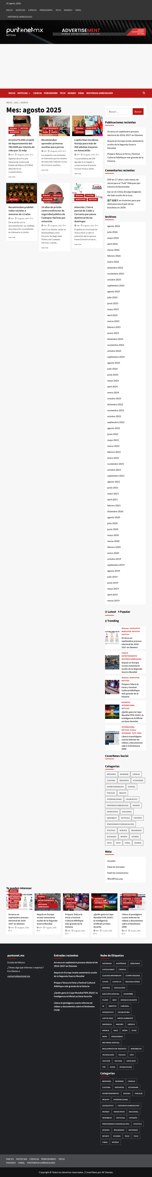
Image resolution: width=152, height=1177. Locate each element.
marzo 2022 (113, 446)
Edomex (106, 988)
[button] (144, 93)
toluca (122, 1055)
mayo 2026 (113, 238)
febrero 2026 (114, 255)
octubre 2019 (114, 559)
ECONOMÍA (138, 780)
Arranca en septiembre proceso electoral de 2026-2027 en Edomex (125, 133)
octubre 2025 (114, 279)
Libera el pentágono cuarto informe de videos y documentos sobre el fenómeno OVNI (132, 743)
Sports (124, 836)
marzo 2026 (113, 249)
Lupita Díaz (107, 1018)
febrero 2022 (114, 452)
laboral (125, 1006)
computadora (133, 975)
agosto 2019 (113, 570)
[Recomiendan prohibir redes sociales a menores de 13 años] (21, 193)
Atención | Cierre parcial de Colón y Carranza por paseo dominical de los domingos (85, 214)
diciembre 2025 (115, 267)
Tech (118, 843)
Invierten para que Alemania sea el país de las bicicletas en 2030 (123, 204)
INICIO (9, 10)
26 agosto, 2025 (23, 155)
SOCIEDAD (111, 836)
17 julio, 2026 (107, 931)
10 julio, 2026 (135, 931)
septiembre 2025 (116, 285)
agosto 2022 (113, 428)
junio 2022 (112, 434)
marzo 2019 (113, 600)
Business (124, 774)
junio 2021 (112, 487)
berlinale (135, 963)
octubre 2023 (114, 398)
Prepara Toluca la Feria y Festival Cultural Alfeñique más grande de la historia (125, 157)
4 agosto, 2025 (88, 225)
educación (119, 988)
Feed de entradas (116, 867)
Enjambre (128, 994)
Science (133, 730)
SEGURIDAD (14, 132)
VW (104, 1067)
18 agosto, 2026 (23, 927)
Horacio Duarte (129, 1000)
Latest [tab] (111, 612)
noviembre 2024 (115, 345)
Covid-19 (117, 982)
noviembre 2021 (115, 463)
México (131, 1024)
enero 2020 (113, 553)
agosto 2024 (113, 362)
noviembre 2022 (115, 410)
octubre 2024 (114, 351)
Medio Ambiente (125, 1018)
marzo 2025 (113, 321)
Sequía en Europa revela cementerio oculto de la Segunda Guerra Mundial (125, 144)
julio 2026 (112, 232)
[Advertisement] (76, 66)
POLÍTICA (125, 634)
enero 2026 (113, 261)
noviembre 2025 (115, 273)
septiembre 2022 (116, 422)
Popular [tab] (124, 612)
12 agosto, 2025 (56, 225)
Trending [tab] (113, 621)
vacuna (118, 1061)
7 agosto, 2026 (51, 927)
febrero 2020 (114, 547)
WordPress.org (115, 878)
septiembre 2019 (116, 565)
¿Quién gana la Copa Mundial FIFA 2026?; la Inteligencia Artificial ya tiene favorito (133, 717)
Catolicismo (108, 969)
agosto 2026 (113, 226)
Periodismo (117, 1036)
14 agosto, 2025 (23, 218)
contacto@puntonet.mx (18, 976)
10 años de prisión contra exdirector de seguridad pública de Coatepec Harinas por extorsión (53, 214)
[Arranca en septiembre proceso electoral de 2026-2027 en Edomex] (112, 637)
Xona (112, 1067)
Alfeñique (121, 963)
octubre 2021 (114, 469)
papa (104, 1036)
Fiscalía (111, 793)
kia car (110, 191)
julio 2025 (112, 297)
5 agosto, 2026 (79, 931)
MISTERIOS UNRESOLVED (20, 16)
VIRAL (78, 10)
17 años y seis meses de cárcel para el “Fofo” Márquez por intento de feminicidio (123, 183)
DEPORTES (126, 702)
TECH (58, 10)
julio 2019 (112, 576)
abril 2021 (112, 499)
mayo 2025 (113, 309)
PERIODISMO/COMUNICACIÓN (120, 824)
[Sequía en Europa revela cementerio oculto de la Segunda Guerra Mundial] (112, 662)
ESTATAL (131, 787)
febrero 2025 (114, 327)
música (105, 1030)
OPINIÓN (138, 818)
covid (105, 982)
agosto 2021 (113, 481)
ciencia (122, 969)
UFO (132, 1055)
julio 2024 (112, 368)
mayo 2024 (113, 380)
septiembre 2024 (116, 356)
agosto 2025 (113, 291)
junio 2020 (112, 529)
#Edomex (13, 128)
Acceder (111, 861)
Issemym (112, 1006)
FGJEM (105, 1000)
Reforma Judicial (110, 1042)
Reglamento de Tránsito (114, 1049)
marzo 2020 (113, 541)
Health (45, 132)
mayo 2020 (113, 535)
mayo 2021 (113, 493)
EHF (12, 155)
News (124, 1030)
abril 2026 (112, 244)
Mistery (120, 1024)
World (137, 843)
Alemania (107, 963)
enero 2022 (113, 458)
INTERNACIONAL (128, 705)
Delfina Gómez (132, 982)
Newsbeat (112, 818)
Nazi (116, 1030)
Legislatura (124, 1012)
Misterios (107, 1024)
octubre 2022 (114, 416)
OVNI (134, 1030)
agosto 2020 (113, 517)
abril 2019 (112, 594)
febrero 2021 (114, 505)
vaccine (106, 1061)
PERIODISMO (46, 10)
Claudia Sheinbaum (111, 975)
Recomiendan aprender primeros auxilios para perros (52, 143)
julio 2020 (112, 523)
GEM (114, 1000)
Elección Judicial (110, 994)
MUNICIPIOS (91, 128)
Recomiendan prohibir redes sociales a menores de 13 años (21, 211)
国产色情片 (112, 200)
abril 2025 (112, 315)
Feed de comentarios (117, 872)
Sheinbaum (136, 1049)
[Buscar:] (120, 111)
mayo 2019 (113, 588)
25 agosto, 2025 (89, 155)
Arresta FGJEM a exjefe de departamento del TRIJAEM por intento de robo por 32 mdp (21, 145)
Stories (135, 836)
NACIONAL (127, 812)
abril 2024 (112, 386)
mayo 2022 (113, 440)
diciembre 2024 (115, 339)
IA (103, 1006)
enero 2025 (113, 333)
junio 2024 (112, 374)
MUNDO (68, 10)
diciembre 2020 (115, 511)
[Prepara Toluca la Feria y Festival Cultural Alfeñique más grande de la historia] (112, 686)
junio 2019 (112, 582)
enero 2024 (113, 392)
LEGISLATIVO (135, 628)
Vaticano (131, 1061)
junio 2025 (112, 303)
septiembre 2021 (116, 475)
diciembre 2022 (115, 404)
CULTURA (90, 195)
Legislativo (108, 1012)
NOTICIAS (20, 10)
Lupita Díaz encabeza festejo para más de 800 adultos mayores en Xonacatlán (86, 145)
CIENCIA (32, 10)
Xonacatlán (125, 1067)
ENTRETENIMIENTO (50, 128)
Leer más (11, 177)
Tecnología (108, 1055)
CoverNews (91, 1172)
